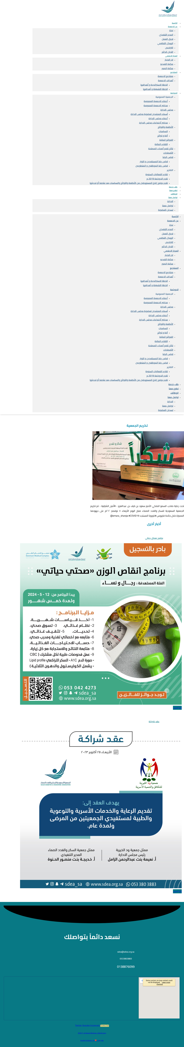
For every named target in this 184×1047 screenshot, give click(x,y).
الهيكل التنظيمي (165, 43)
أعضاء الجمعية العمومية (156, 101)
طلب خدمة (173, 384)
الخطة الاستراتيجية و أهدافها (154, 85)
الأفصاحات (168, 153)
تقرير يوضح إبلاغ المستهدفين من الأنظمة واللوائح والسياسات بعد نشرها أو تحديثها (129, 183)
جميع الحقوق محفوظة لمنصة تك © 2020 (92, 1032)
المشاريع (173, 72)
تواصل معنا (172, 197)
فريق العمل (167, 39)
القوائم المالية (166, 140)
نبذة (171, 30)
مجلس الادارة (166, 110)
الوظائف (174, 393)
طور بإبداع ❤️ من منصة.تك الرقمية (92, 1040)
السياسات (163, 131)
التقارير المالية (161, 144)
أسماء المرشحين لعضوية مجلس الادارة (149, 114)
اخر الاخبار (169, 60)
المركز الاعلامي (171, 56)
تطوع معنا (174, 388)
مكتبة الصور (167, 68)
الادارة (170, 201)
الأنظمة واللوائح (165, 127)
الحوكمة (173, 93)
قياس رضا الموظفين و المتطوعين (152, 166)
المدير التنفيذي (166, 35)
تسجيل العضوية (165, 210)
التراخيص (169, 47)
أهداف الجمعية (165, 80)
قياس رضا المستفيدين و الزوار (154, 161)
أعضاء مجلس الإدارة (158, 118)
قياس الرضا (168, 157)
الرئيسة (175, 216)
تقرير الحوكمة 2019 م (157, 179)
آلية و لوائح (162, 135)
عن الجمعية (172, 26)
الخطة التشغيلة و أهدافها (155, 89)
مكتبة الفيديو (166, 64)
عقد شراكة (154, 721)
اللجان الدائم (167, 246)
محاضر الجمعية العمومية (156, 105)
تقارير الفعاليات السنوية (156, 174)
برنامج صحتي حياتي (154, 538)
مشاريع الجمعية (165, 76)
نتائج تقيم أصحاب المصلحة (160, 148)
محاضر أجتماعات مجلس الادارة (153, 123)
